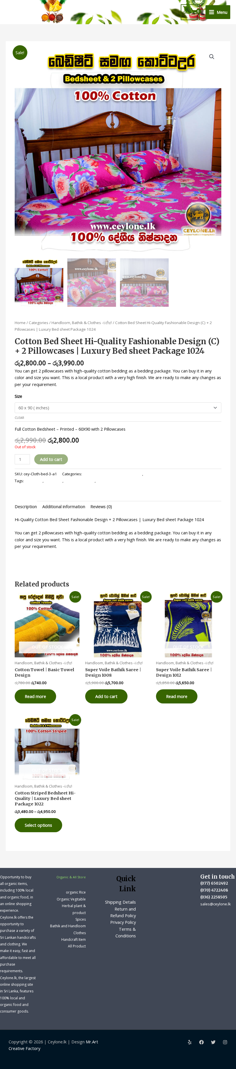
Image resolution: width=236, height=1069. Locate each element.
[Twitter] (213, 1042)
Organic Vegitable (71, 899)
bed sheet (34, 480)
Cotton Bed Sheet (79, 480)
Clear (19, 417)
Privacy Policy (123, 922)
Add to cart (51, 459)
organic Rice (76, 892)
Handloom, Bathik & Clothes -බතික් (82, 322)
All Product (77, 946)
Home (20, 322)
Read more (35, 696)
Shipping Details (120, 902)
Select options (38, 825)
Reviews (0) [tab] (101, 506)
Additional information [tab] (63, 506)
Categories (38, 322)
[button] (212, 57)
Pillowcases (106, 480)
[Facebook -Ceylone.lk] (201, 1042)
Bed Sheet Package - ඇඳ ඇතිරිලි (171, 473)
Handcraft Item (73, 939)
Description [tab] (26, 506)
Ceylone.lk (53, 480)
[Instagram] (225, 1042)
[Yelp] (189, 1042)
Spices (80, 919)
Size (18, 396)
